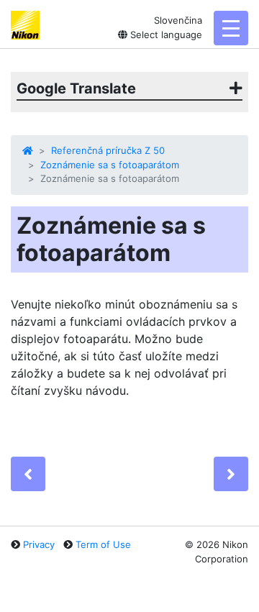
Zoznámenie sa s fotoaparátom (109, 164)
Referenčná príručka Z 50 (108, 150)
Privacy (39, 544)
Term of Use (103, 544)
